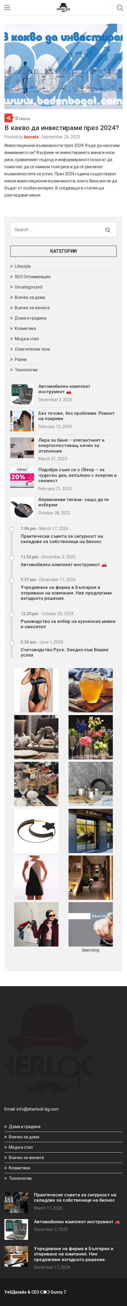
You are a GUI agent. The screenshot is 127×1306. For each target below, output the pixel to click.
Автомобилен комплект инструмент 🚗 (64, 389)
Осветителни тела (32, 349)
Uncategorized (28, 287)
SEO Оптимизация (33, 276)
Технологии (26, 369)
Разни (21, 359)
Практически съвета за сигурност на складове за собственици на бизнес (62, 539)
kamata (31, 137)
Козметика (25, 328)
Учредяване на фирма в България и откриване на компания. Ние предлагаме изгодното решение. (66, 593)
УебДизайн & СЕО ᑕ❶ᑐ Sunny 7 (35, 1292)
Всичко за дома (30, 297)
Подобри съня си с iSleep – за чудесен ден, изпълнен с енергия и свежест (77, 475)
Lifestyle (23, 266)
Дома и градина (30, 318)
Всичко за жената (32, 307)
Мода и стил (27, 338)
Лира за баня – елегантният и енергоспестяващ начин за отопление (71, 446)
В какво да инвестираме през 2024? (61, 128)
